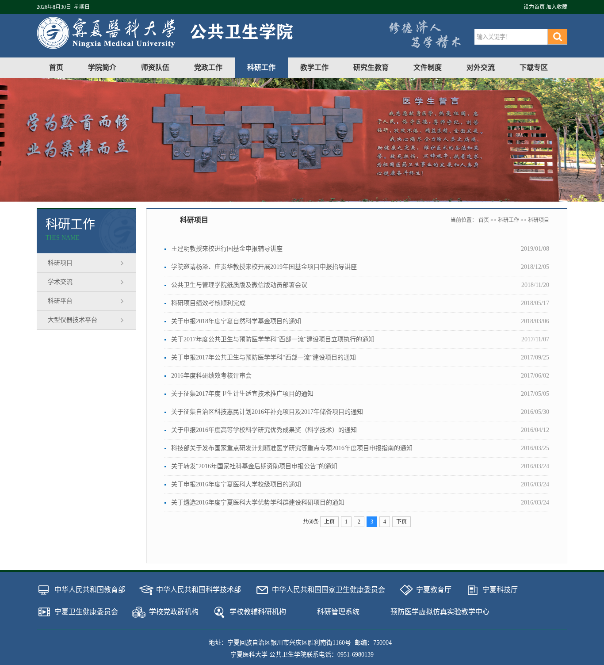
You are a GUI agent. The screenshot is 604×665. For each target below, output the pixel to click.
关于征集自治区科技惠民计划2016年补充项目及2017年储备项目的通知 (267, 412)
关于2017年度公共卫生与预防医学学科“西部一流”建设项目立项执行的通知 (273, 339)
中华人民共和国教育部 (89, 589)
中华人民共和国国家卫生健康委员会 (328, 589)
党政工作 (208, 67)
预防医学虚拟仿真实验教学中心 (439, 611)
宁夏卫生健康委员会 (86, 611)
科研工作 (261, 67)
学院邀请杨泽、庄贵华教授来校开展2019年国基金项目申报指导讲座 (264, 267)
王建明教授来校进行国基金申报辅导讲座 (227, 248)
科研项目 (60, 263)
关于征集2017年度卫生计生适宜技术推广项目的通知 (242, 393)
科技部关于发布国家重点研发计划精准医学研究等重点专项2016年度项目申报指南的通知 (292, 448)
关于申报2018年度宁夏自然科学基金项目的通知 (236, 321)
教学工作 (314, 67)
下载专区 (534, 67)
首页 (56, 67)
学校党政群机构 (174, 611)
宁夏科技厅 (500, 589)
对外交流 (480, 67)
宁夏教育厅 (433, 589)
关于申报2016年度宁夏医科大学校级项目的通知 (236, 484)
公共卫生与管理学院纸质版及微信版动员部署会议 (239, 285)
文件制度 (427, 67)
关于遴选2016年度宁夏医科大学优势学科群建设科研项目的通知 (257, 502)
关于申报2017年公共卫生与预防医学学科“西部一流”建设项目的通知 (263, 357)
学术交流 (60, 282)
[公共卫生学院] (175, 47)
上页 (329, 522)
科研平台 (60, 301)
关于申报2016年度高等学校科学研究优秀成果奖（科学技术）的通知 (264, 430)
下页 (401, 522)
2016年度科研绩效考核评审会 (211, 375)
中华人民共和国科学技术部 (198, 589)
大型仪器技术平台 (72, 320)
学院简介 (102, 67)
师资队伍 (155, 67)
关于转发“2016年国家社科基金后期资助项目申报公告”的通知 (254, 466)
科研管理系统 (338, 611)
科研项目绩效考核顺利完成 (208, 303)
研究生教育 (371, 67)
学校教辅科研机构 (257, 611)
